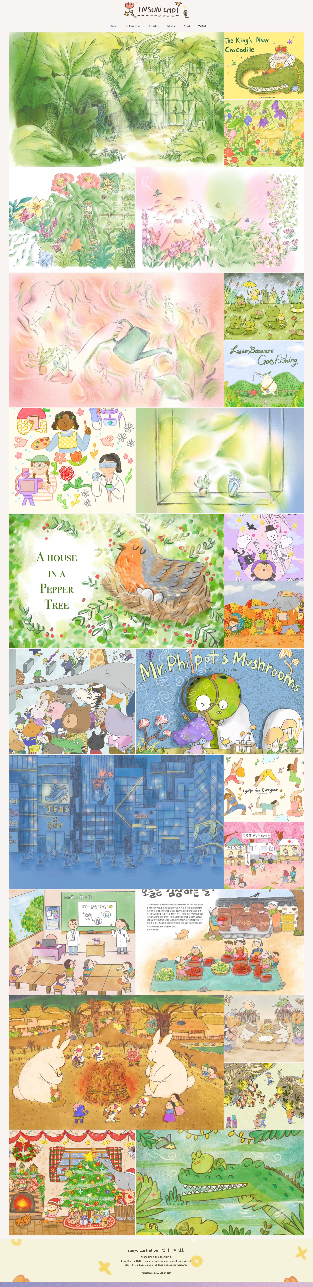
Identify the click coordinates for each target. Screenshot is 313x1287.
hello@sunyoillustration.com (156, 1272)
